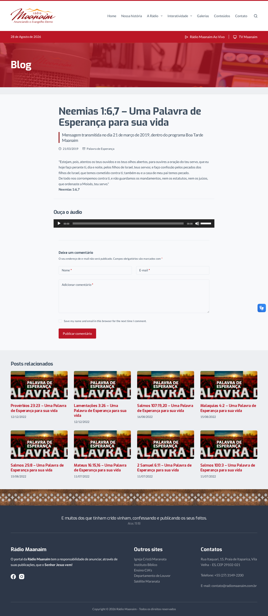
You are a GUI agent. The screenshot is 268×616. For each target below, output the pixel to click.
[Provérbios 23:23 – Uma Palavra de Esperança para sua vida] (39, 385)
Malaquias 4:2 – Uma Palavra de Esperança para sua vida (228, 408)
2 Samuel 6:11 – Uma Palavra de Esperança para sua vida (164, 468)
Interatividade (178, 16)
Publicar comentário (77, 333)
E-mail (144, 270)
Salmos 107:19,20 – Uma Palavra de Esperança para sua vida (165, 408)
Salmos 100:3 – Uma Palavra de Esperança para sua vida (227, 468)
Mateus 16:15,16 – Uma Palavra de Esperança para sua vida (100, 468)
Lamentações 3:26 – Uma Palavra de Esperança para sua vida (100, 410)
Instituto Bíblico (145, 565)
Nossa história (131, 16)
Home (111, 16)
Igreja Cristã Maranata (150, 559)
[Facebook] (13, 576)
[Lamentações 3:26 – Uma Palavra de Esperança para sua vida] (102, 385)
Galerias (203, 16)
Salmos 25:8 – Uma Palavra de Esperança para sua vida (37, 468)
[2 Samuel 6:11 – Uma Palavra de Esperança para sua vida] (165, 444)
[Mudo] (197, 223)
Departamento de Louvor (152, 576)
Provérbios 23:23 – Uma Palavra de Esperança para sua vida (38, 408)
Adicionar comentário (77, 284)
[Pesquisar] (255, 16)
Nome (67, 270)
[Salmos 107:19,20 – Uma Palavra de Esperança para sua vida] (165, 385)
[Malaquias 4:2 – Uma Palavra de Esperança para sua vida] (228, 385)
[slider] (206, 223)
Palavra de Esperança (100, 148)
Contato (241, 16)
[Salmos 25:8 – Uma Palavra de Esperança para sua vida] (39, 444)
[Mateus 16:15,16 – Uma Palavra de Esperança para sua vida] (102, 444)
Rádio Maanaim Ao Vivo (207, 37)
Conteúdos (222, 16)
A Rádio (152, 16)
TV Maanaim (247, 37)
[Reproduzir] (59, 223)
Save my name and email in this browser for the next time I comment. (105, 321)
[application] (134, 223)
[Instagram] (21, 576)
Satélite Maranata (147, 581)
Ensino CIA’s (143, 570)
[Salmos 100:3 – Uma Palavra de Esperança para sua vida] (228, 444)
